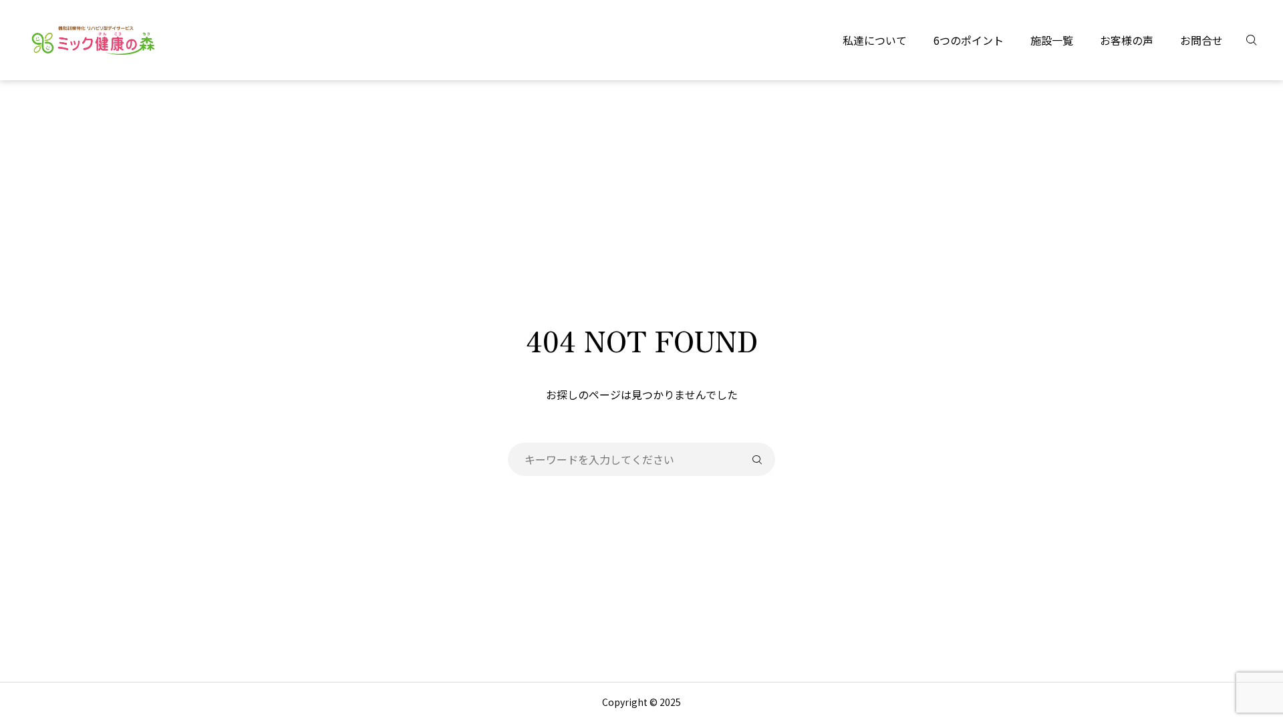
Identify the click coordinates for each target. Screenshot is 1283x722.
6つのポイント (969, 40)
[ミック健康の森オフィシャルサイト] (93, 40)
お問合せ (1201, 40)
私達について (875, 40)
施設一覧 (1051, 40)
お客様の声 (1126, 40)
